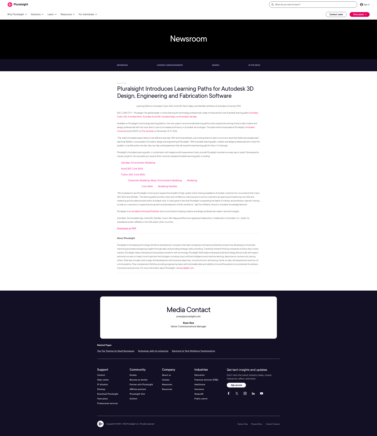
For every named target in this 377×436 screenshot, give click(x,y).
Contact (101, 375)
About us (166, 375)
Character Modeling (139, 180)
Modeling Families (167, 186)
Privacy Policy (256, 424)
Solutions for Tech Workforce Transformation (193, 351)
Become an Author (139, 380)
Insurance (199, 389)
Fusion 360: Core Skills (133, 174)
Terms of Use (243, 424)
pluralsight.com (187, 268)
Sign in (367, 4)
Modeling (192, 180)
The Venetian (148, 131)
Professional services (107, 403)
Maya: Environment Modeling (166, 180)
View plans (102, 399)
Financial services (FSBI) (206, 380)
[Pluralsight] (17, 4)
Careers (166, 380)
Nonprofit (199, 394)
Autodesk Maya (168, 116)
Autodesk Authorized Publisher (145, 211)
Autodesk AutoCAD (152, 116)
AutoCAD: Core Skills (132, 168)
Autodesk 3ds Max (188, 116)
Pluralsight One (137, 394)
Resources (167, 389)
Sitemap (101, 389)
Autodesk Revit (135, 116)
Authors (133, 399)
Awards (215, 65)
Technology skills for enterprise (153, 351)
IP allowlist (102, 384)
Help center (103, 380)
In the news (254, 65)
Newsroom (122, 65)
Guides (133, 375)
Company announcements (170, 65)
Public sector (200, 399)
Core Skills (147, 186)
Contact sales (336, 14)
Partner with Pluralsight (141, 384)
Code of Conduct (273, 424)
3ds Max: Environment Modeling (138, 162)
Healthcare (199, 384)
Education (199, 375)
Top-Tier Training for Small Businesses (115, 351)
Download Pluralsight (107, 394)
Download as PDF (126, 228)
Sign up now (236, 385)
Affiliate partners (138, 389)
